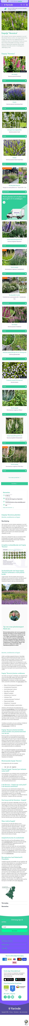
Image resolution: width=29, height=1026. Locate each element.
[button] (2, 5)
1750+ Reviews (14, 1)
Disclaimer (16, 1012)
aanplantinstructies (8, 841)
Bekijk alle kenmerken (7, 507)
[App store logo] (9, 979)
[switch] (26, 1024)
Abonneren (14, 930)
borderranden (6, 726)
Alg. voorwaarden (23, 1012)
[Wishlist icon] (25, 57)
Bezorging (20, 880)
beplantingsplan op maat (9, 715)
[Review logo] (12, 988)
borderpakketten (10, 709)
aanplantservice (9, 853)
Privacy (11, 1012)
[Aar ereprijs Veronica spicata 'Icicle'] (14, 558)
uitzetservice (11, 850)
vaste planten (21, 681)
